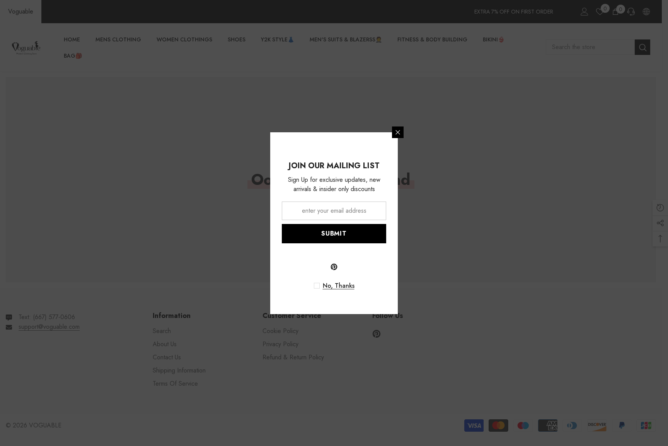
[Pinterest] (334, 267)
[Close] (398, 132)
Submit (334, 233)
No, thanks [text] (338, 286)
